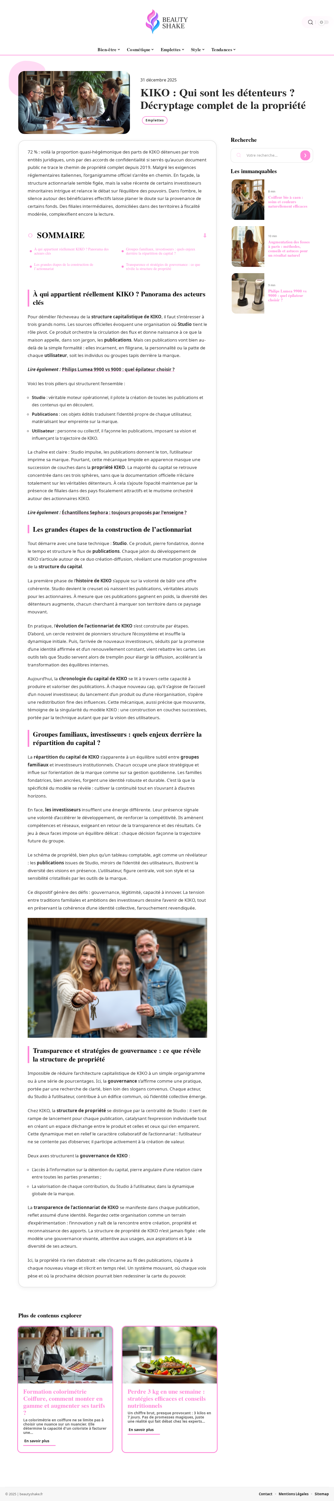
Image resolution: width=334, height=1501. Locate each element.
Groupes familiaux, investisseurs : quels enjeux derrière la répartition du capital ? (160, 251)
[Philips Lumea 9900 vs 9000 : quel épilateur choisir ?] (248, 293)
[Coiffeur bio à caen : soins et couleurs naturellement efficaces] (248, 199)
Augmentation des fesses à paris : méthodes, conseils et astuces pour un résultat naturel (289, 248)
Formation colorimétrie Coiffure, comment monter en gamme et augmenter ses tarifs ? (64, 1402)
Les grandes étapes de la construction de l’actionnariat (63, 266)
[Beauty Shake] (167, 22)
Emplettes (155, 120)
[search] (310, 22)
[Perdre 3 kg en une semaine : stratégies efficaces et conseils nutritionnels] (169, 1355)
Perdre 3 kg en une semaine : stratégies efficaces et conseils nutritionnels (167, 1398)
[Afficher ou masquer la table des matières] (146, 235)
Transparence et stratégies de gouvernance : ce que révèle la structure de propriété (163, 266)
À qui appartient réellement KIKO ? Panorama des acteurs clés (71, 251)
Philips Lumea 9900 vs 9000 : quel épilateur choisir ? (118, 369)
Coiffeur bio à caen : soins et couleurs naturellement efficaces (287, 201)
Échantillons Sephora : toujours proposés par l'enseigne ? (124, 512)
